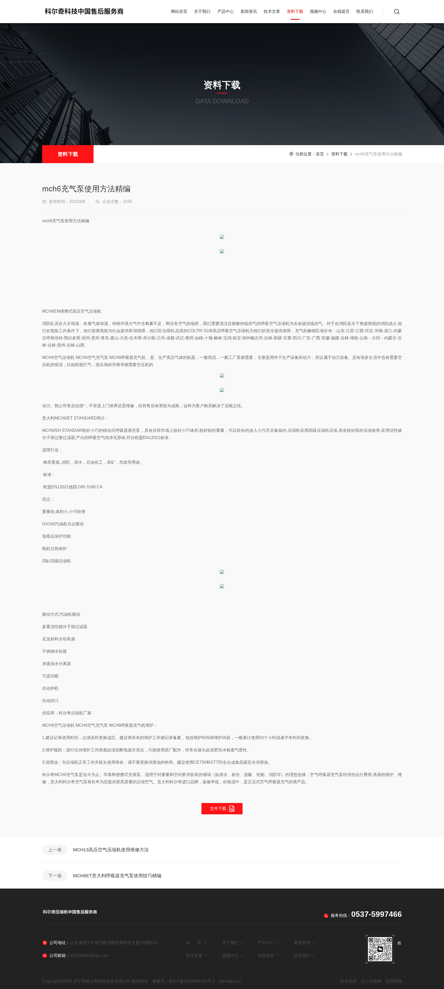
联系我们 (364, 11)
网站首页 (179, 11)
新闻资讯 (248, 11)
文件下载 (218, 808)
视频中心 (318, 11)
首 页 (193, 942)
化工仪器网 (371, 981)
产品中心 (225, 11)
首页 (320, 154)
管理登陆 (393, 981)
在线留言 (341, 11)
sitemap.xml (230, 981)
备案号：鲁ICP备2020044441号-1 (183, 981)
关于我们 (202, 11)
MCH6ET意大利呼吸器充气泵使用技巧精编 (117, 875)
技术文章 (272, 11)
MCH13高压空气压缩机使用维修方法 (111, 849)
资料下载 (295, 11)
